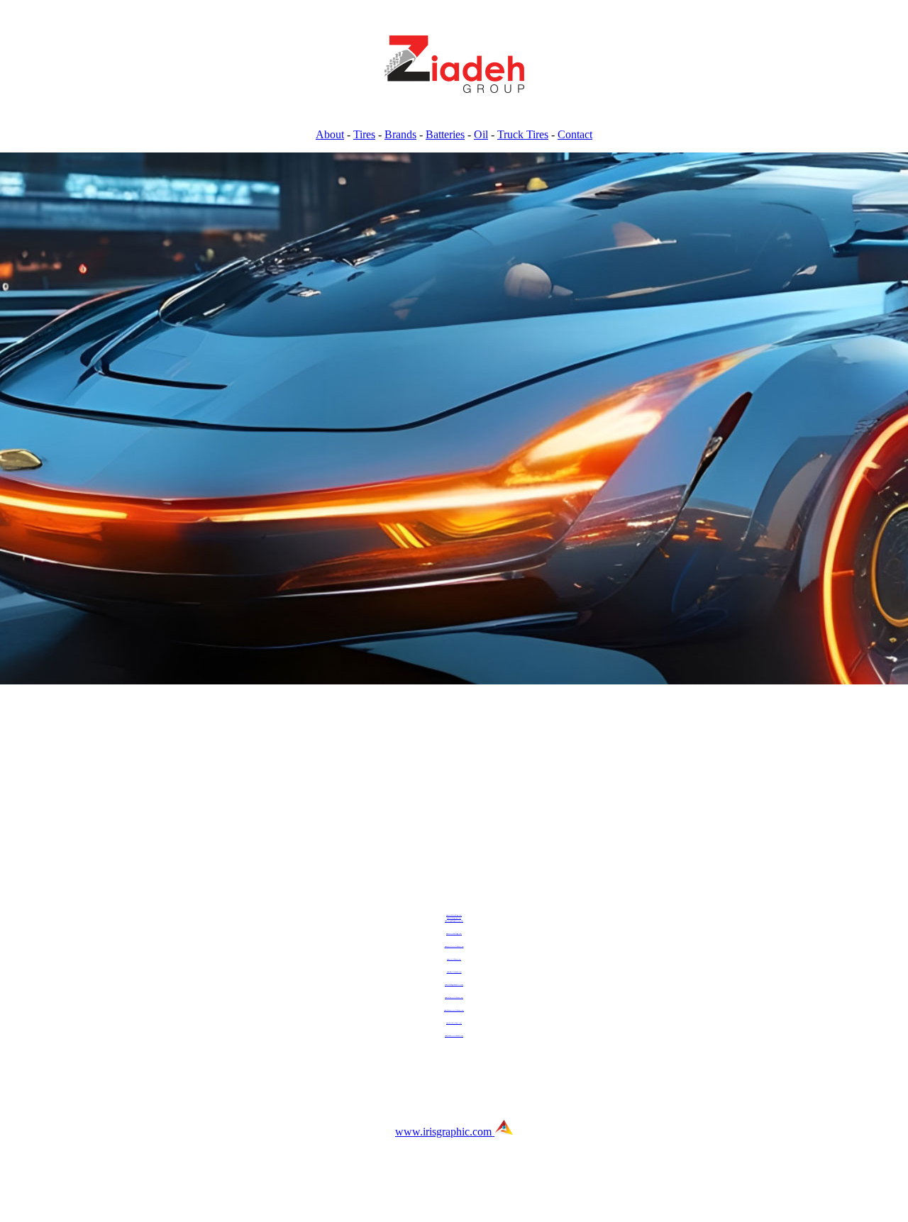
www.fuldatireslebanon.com (454, 997)
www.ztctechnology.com (454, 933)
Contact (575, 134)
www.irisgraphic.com (444, 1132)
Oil (481, 134)
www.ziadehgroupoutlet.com (454, 984)
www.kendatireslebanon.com (454, 1035)
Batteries (445, 134)
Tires (364, 134)
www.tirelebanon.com (454, 959)
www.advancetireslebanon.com (454, 1010)
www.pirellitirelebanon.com (454, 946)
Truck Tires (522, 134)
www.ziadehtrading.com (454, 915)
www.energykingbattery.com (454, 920)
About (330, 134)
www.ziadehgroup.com (454, 917)
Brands (400, 134)
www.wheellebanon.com (454, 971)
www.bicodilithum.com (454, 1022)
